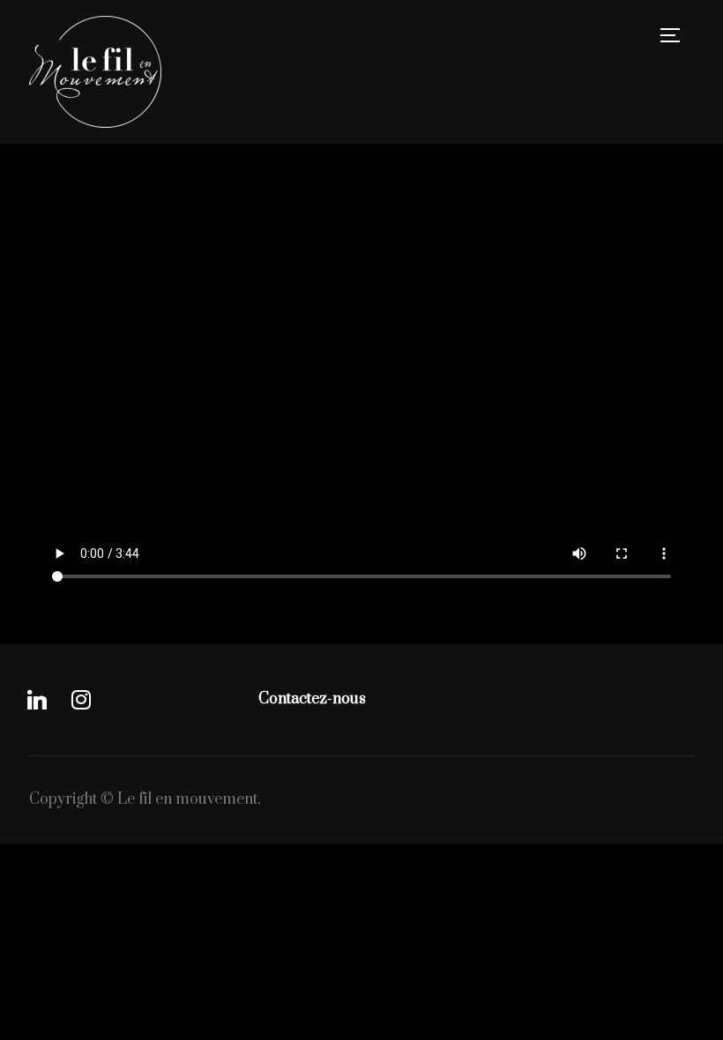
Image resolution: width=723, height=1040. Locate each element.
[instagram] (81, 699)
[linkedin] (37, 699)
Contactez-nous (312, 699)
